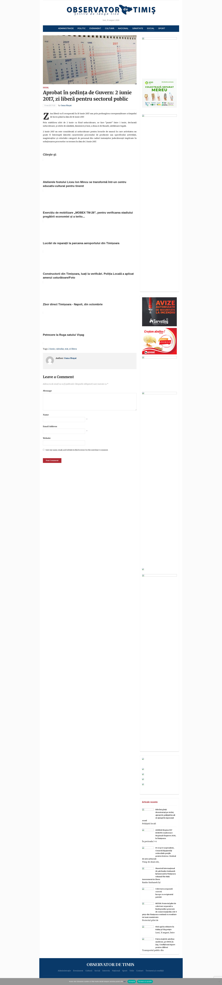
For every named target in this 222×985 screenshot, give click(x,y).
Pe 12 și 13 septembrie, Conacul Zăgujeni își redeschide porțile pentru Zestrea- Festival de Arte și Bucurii (159, 853)
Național (123, 28)
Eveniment (95, 28)
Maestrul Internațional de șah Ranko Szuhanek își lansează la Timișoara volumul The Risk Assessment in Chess (159, 873)
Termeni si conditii (145, 981)
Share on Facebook (45, 149)
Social (150, 28)
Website (47, 438)
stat (66, 349)
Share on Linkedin (57, 149)
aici (124, 981)
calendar (60, 349)
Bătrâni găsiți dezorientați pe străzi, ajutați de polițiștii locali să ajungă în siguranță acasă (158, 815)
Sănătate (137, 28)
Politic (82, 28)
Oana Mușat (66, 105)
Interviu (106, 970)
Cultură (109, 28)
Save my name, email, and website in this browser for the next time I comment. (77, 450)
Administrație (66, 28)
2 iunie (51, 349)
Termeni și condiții (155, 970)
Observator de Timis (110, 964)
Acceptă (132, 981)
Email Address (50, 426)
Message (47, 391)
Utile (132, 970)
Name (46, 415)
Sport (161, 28)
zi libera (73, 349)
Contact (139, 970)
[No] (219, 981)
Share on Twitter (51, 149)
